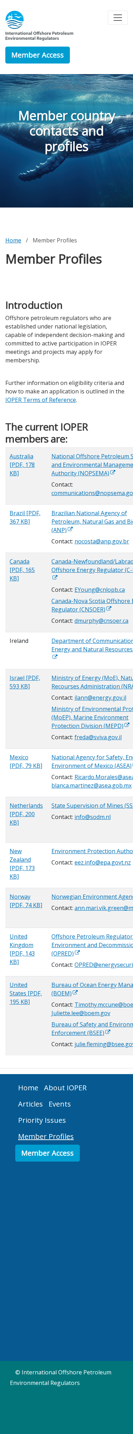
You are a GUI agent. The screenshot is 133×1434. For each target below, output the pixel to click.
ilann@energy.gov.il (100, 697)
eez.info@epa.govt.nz (102, 862)
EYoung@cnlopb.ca (99, 590)
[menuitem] (28, 1088)
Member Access (37, 55)
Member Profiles (46, 1136)
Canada (22, 570)
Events (60, 1104)
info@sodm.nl (92, 817)
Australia (22, 464)
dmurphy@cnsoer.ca (101, 621)
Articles (30, 1104)
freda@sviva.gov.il (98, 737)
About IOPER (65, 1087)
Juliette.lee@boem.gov (80, 1013)
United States (26, 993)
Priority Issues (42, 1120)
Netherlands (26, 814)
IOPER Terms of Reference (40, 400)
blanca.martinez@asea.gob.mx (91, 785)
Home (13, 240)
